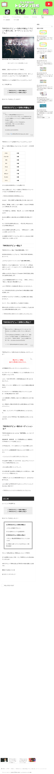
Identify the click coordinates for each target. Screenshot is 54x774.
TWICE (4, 25)
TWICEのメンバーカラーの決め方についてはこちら (17, 490)
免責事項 (12, 772)
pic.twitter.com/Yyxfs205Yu (11, 129)
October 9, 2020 (23, 344)
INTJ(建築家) (6, 19)
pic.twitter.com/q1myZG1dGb (18, 340)
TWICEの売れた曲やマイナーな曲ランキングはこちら (18, 313)
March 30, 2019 (24, 133)
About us (5, 17)
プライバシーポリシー (6, 772)
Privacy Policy (16, 17)
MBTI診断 (16, 19)
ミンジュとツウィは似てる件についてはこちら (15, 456)
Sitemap (34, 17)
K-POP (8, 768)
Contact (26, 17)
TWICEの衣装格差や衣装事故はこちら (13, 196)
